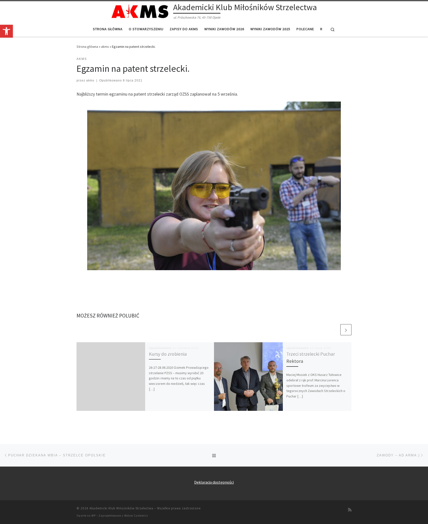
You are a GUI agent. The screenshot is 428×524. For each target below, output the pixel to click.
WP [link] (93, 515)
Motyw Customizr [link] (136, 515)
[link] (6, 31)
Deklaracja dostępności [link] (214, 482)
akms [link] (105, 46)
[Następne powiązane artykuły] (345, 329)
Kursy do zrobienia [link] (168, 354)
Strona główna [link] (87, 46)
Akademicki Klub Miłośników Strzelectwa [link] (121, 508)
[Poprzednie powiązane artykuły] (334, 329)
